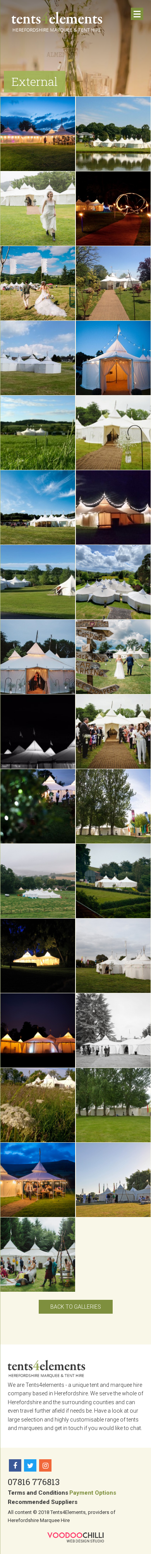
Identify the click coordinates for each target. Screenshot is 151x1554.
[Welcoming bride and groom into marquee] (113, 731)
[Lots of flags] (113, 806)
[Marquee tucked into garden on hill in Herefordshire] (113, 881)
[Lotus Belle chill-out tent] (37, 582)
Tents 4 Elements (57, 22)
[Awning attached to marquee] (37, 1180)
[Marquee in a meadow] (37, 1105)
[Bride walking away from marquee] (37, 208)
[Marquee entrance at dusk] (37, 657)
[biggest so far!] (113, 582)
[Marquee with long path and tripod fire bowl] (113, 283)
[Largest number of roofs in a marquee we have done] (113, 134)
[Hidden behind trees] (113, 1105)
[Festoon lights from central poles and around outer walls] (113, 507)
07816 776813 (34, 1481)
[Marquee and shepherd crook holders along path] (113, 433)
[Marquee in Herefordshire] (113, 1030)
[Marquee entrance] (113, 358)
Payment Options (92, 1492)
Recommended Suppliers (42, 1502)
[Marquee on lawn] (113, 1180)
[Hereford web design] (75, 1537)
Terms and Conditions (38, 1492)
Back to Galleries (75, 1307)
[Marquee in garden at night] (37, 956)
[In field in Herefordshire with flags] (113, 956)
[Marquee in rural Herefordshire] (37, 433)
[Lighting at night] (113, 208)
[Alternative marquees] (37, 1254)
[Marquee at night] (37, 731)
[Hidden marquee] (37, 806)
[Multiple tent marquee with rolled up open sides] (37, 507)
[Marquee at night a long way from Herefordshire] (37, 1030)
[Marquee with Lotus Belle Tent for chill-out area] (37, 358)
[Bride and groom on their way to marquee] (113, 657)
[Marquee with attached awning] (37, 134)
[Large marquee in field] (37, 881)
